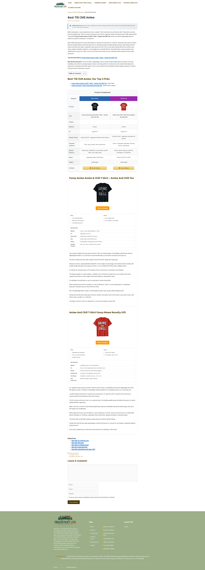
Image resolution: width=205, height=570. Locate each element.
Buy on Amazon (96, 168)
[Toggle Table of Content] (84, 73)
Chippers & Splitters (108, 530)
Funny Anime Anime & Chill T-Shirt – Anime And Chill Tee (99, 57)
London (126, 526)
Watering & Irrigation (130, 2)
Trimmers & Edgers (100, 2)
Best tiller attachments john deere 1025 (83, 449)
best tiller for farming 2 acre (76, 456)
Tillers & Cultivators (78, 12)
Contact (92, 545)
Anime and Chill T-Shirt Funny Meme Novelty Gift (87, 85)
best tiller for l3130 (74, 454)
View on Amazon (102, 208)
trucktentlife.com (61, 556)
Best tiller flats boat (78, 442)
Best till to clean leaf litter (79, 447)
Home (70, 2)
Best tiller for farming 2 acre (80, 440)
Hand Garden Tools (115, 2)
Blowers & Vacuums (74, 7)
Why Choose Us (94, 542)
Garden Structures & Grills (83, 2)
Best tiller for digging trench (80, 445)
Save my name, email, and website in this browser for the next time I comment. (92, 497)
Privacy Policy (94, 533)
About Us (92, 530)
